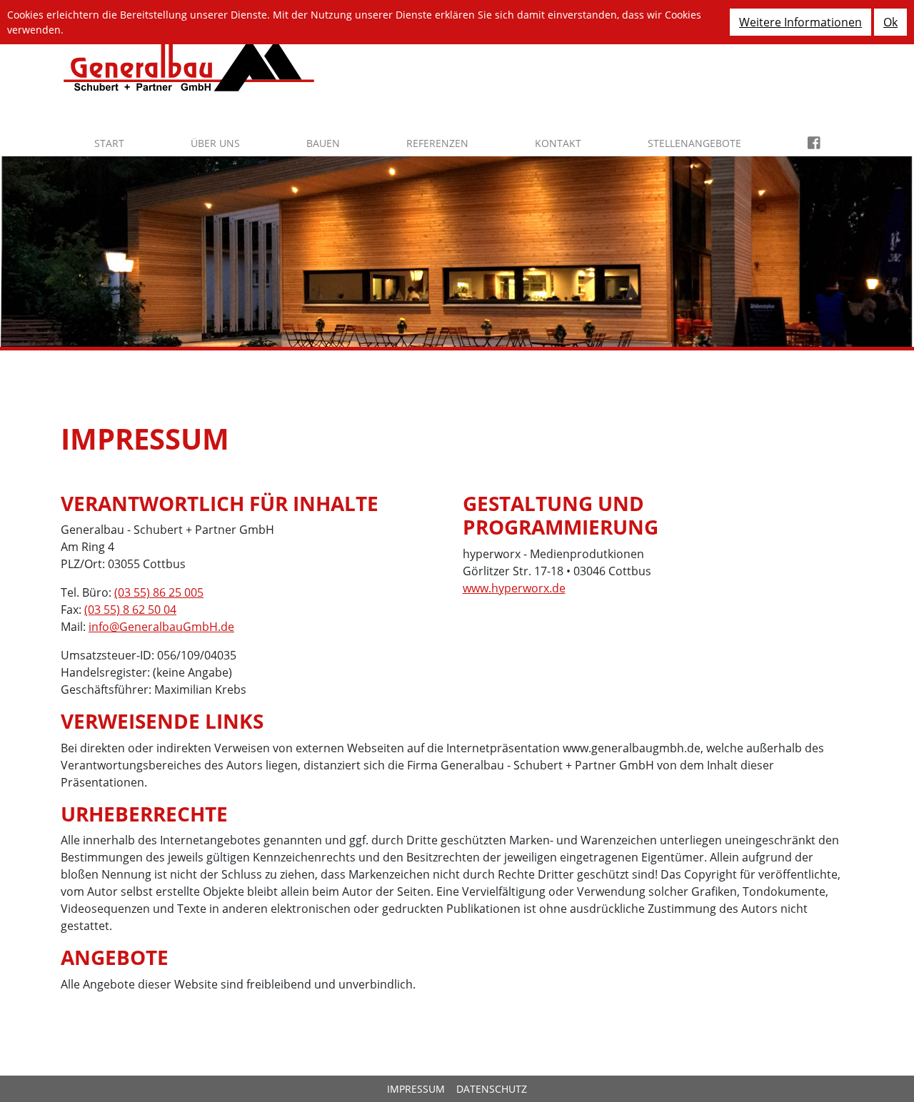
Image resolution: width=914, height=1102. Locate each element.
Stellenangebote (694, 143)
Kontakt (558, 143)
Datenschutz (491, 1089)
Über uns (215, 143)
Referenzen (437, 143)
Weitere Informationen (800, 22)
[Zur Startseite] (189, 63)
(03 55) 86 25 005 (159, 592)
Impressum (416, 1089)
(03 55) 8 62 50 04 (130, 609)
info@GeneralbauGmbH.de (161, 627)
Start (109, 143)
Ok (890, 22)
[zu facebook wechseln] (813, 143)
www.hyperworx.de (514, 588)
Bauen (323, 143)
